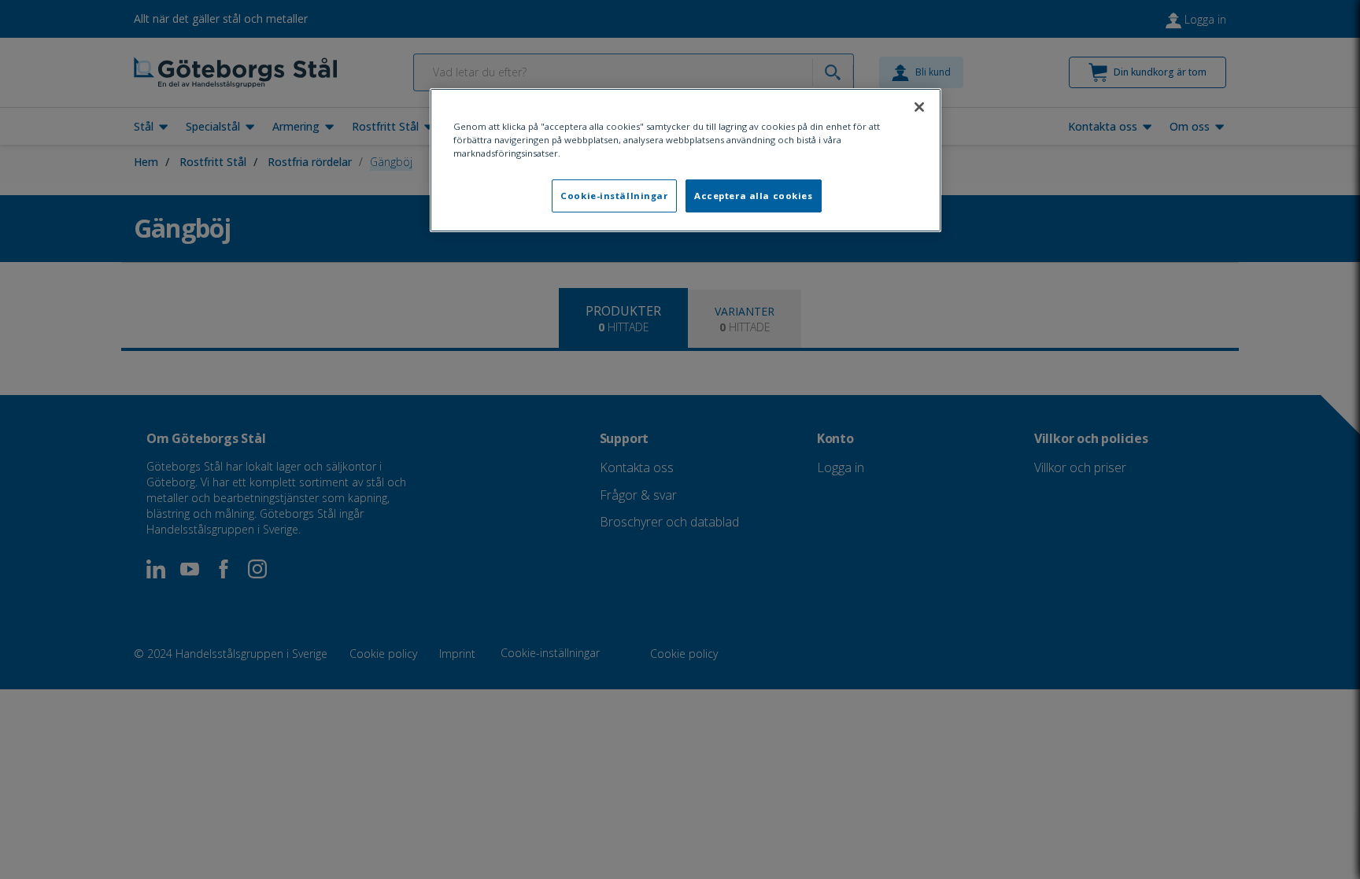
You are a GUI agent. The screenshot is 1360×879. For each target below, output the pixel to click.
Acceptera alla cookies (753, 195)
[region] (685, 160)
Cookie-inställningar (613, 195)
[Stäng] (919, 107)
